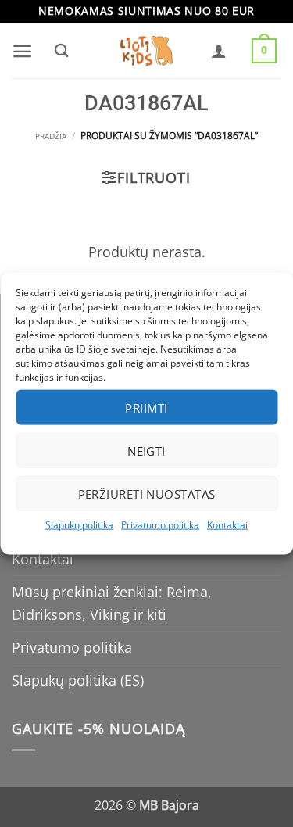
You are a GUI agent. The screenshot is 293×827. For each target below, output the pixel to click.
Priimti (146, 407)
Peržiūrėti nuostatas (147, 493)
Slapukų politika (79, 525)
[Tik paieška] (61, 51)
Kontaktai (227, 525)
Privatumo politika (160, 525)
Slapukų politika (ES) (78, 680)
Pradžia (50, 136)
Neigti (146, 450)
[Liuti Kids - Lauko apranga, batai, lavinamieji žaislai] (146, 51)
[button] (22, 51)
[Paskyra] (219, 51)
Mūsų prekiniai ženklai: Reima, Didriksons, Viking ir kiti (112, 603)
